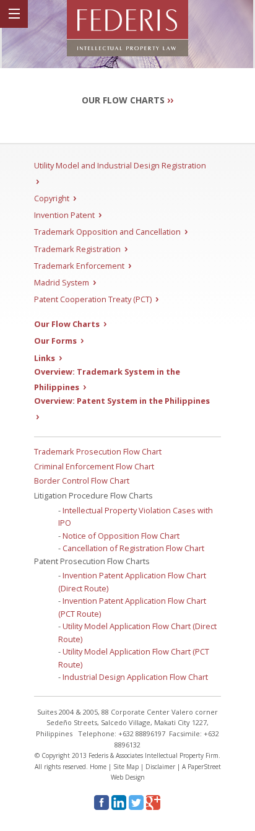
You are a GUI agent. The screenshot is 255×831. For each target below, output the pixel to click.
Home (98, 766)
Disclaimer (160, 766)
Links (48, 357)
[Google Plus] (153, 802)
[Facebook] (101, 802)
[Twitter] (136, 802)
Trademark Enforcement (82, 265)
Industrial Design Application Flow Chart (135, 676)
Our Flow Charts (70, 323)
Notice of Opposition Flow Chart (121, 535)
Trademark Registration (80, 249)
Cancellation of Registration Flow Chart (133, 548)
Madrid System (65, 282)
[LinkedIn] (118, 802)
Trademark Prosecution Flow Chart (98, 451)
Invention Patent (68, 214)
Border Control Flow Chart (81, 480)
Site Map (126, 766)
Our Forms (59, 340)
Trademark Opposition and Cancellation (111, 231)
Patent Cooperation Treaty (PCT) (96, 299)
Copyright (55, 198)
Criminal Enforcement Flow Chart (94, 466)
